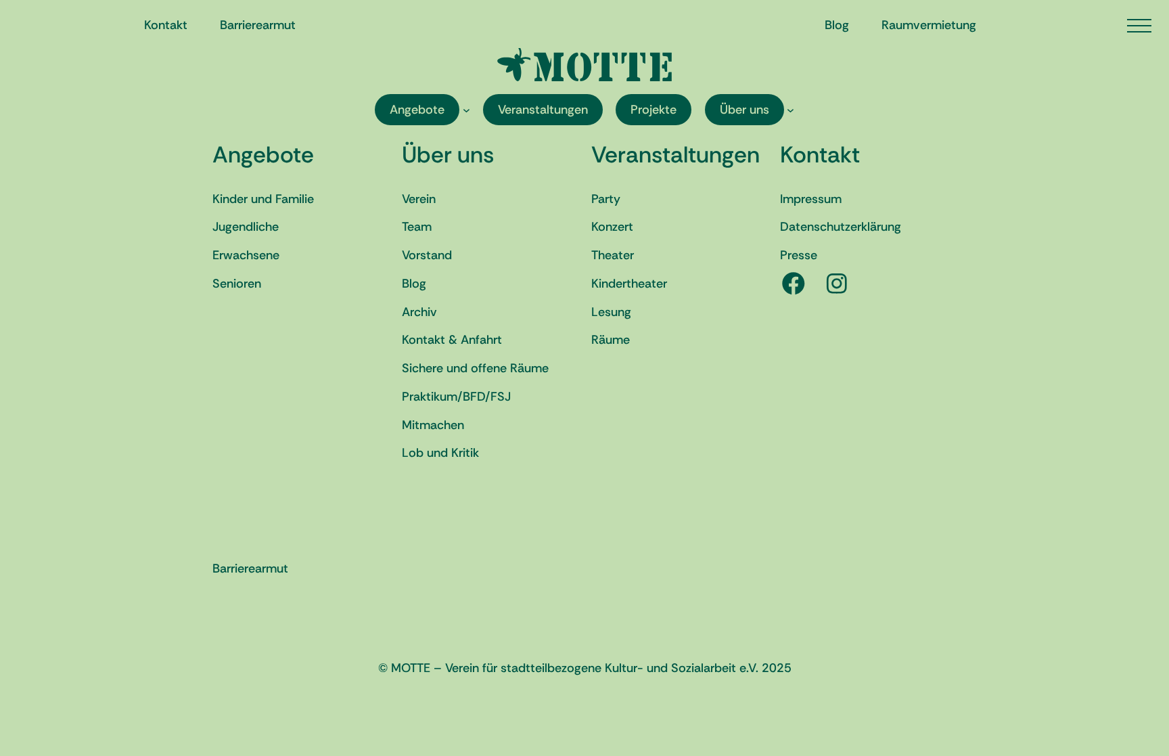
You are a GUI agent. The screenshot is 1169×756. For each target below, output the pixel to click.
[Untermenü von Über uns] (790, 110)
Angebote (263, 154)
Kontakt (820, 154)
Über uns (448, 154)
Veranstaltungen (675, 154)
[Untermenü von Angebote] (466, 110)
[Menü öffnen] (1139, 25)
